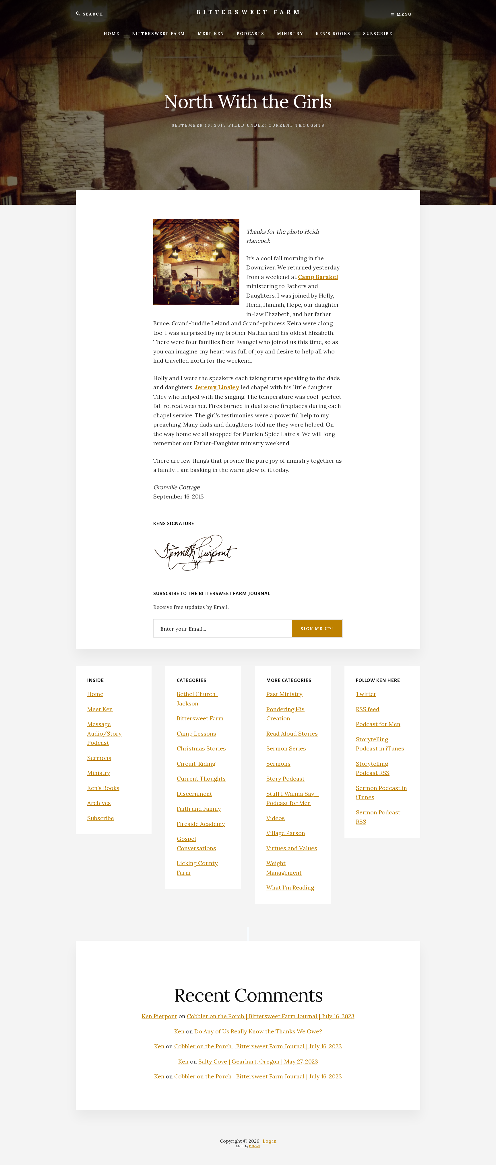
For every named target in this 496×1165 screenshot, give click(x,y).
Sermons (99, 757)
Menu (403, 14)
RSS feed (367, 709)
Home (95, 693)
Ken (179, 1031)
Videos (275, 818)
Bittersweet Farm (249, 11)
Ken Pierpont (159, 1016)
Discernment (194, 793)
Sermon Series (286, 748)
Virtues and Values (291, 848)
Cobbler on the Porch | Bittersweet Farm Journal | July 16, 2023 (270, 1016)
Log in (269, 1141)
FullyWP (254, 1146)
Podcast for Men (378, 724)
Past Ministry (284, 693)
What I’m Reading (290, 887)
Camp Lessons (196, 733)
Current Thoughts (296, 125)
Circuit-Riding (196, 763)
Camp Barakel (318, 276)
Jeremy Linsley (217, 387)
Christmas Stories (201, 748)
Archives (99, 802)
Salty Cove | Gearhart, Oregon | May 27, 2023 (258, 1061)
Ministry (98, 772)
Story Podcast (285, 778)
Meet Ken (100, 709)
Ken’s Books (103, 787)
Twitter (366, 693)
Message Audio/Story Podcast (104, 733)
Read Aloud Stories (292, 733)
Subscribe (100, 818)
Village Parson (285, 832)
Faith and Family (199, 808)
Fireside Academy (201, 823)
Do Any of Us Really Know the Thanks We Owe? (258, 1031)
